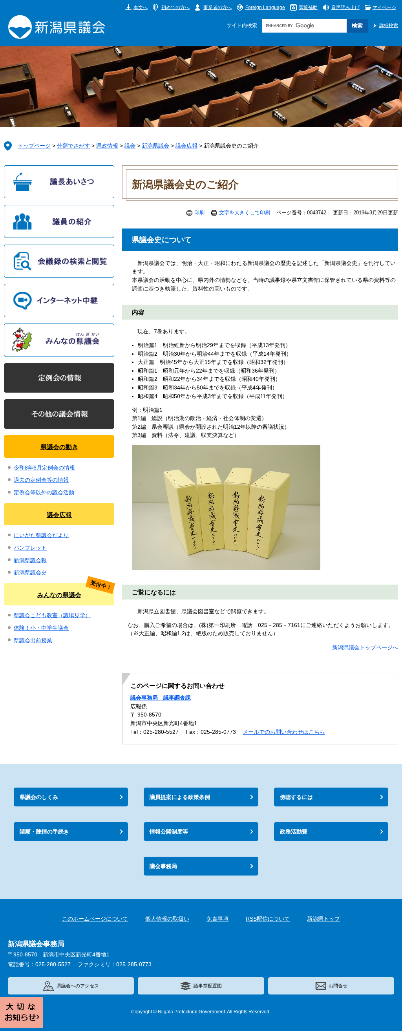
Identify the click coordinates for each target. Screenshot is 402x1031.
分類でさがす (73, 146)
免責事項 (217, 919)
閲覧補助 (308, 7)
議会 (129, 146)
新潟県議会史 (30, 573)
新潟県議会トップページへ (365, 648)
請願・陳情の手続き (44, 831)
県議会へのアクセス (78, 985)
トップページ (34, 146)
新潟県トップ (323, 919)
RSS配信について (268, 919)
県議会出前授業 (33, 640)
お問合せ (338, 985)
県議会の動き (59, 446)
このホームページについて (95, 919)
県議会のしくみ (39, 797)
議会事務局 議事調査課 (160, 698)
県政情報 (107, 146)
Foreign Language (265, 7)
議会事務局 (163, 866)
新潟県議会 (155, 146)
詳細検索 (388, 25)
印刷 (199, 213)
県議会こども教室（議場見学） (52, 615)
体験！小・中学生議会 (41, 628)
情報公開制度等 (169, 831)
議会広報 (186, 146)
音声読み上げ (345, 7)
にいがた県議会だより (41, 535)
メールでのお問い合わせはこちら (284, 732)
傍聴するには (296, 797)
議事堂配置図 (208, 985)
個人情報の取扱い (167, 919)
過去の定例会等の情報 (41, 480)
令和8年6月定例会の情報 (44, 468)
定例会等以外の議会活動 (44, 492)
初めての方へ (175, 7)
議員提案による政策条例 (180, 797)
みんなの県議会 (59, 594)
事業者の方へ (217, 7)
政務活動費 (293, 831)
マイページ (384, 7)
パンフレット (30, 548)
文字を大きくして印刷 (244, 213)
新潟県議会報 (30, 560)
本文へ (140, 7)
